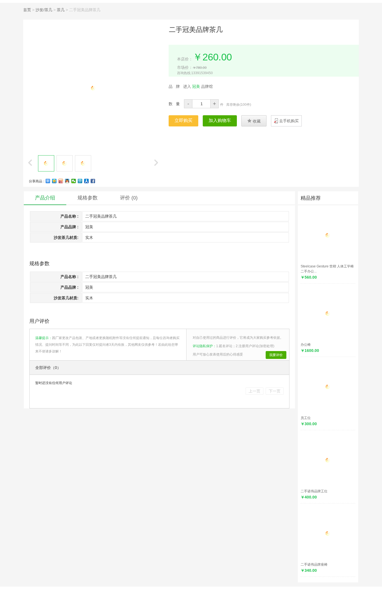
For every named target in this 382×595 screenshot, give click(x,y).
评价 (129, 198)
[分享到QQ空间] (54, 181)
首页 (27, 10)
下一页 (274, 391)
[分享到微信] (73, 181)
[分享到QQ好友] (67, 181)
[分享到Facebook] (93, 181)
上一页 (254, 391)
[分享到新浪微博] (60, 181)
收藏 (254, 120)
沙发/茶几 (44, 10)
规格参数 (87, 198)
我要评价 (276, 355)
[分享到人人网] (86, 181)
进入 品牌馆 (198, 86)
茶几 (61, 10)
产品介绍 (45, 198)
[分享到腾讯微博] (80, 181)
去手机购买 (289, 121)
